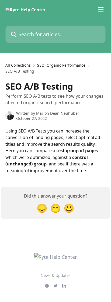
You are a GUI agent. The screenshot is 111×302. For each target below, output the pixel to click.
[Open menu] (101, 9)
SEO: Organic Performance (61, 65)
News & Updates (56, 275)
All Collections (18, 65)
